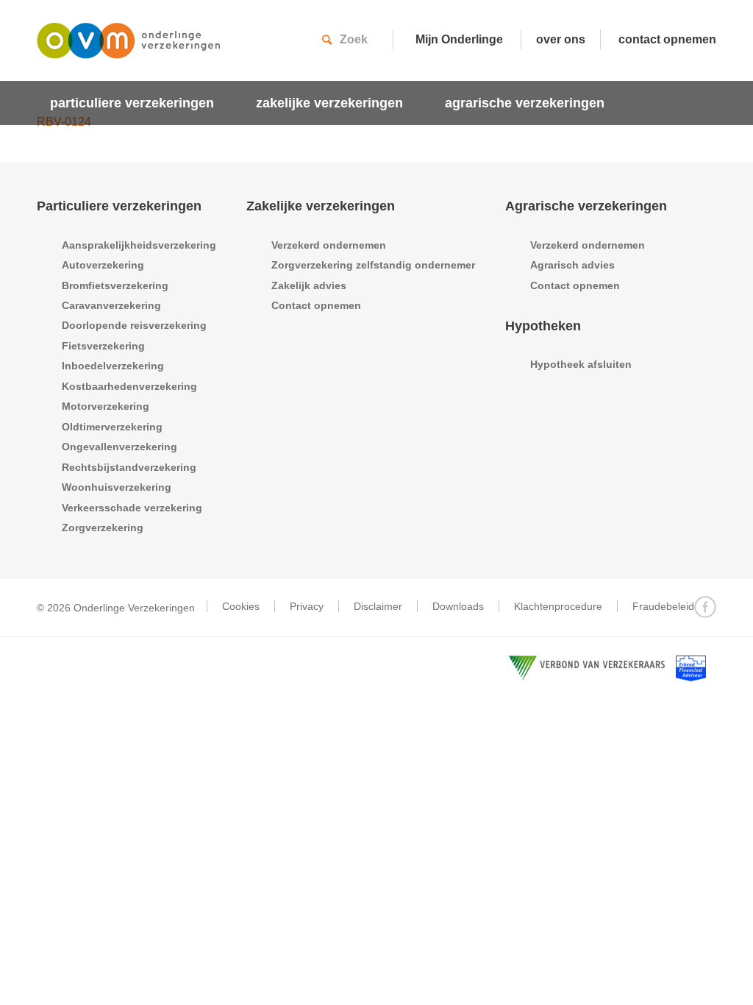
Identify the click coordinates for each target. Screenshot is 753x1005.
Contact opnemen (316, 305)
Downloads (458, 606)
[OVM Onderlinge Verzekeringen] (129, 48)
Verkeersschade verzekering (132, 508)
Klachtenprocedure (558, 606)
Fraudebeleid (663, 606)
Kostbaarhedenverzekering (129, 386)
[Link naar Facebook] (705, 607)
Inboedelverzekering (113, 366)
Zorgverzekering (102, 527)
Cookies (241, 606)
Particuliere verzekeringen (119, 206)
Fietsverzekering (103, 346)
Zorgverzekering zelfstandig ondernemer (373, 265)
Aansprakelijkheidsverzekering (139, 245)
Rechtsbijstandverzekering (129, 467)
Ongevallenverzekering (119, 446)
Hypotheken (543, 326)
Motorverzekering (105, 406)
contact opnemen (667, 39)
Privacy (307, 606)
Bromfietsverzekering (115, 285)
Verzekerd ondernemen (328, 245)
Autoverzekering (103, 265)
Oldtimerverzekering (112, 427)
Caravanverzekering (111, 305)
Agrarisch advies (572, 265)
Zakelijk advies (308, 285)
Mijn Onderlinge (459, 39)
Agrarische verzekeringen (586, 206)
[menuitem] (140, 103)
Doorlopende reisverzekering (134, 325)
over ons (560, 39)
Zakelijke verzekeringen (320, 206)
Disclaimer (378, 606)
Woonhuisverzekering (116, 487)
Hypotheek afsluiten (581, 364)
